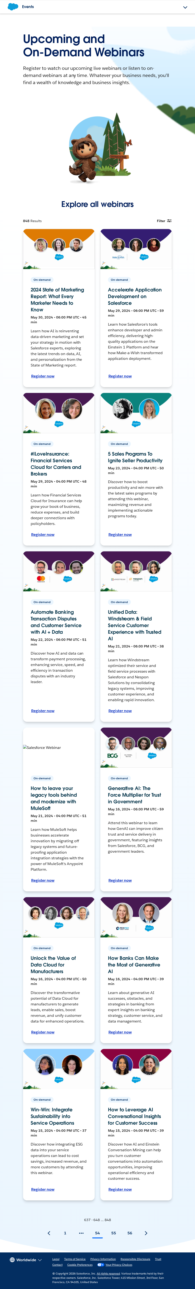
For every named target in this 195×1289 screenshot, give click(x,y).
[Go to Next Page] (146, 1233)
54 (97, 1233)
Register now (42, 376)
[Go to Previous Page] (49, 1233)
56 (129, 1233)
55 (113, 1233)
